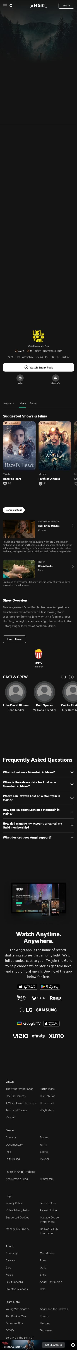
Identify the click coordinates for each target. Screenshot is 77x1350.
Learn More (14, 639)
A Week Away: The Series (21, 1103)
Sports (44, 1151)
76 (9, 483)
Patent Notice (48, 1210)
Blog (8, 1267)
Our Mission (47, 1253)
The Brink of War (16, 1316)
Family (43, 1144)
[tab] (9, 405)
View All (10, 1117)
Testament (46, 1330)
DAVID (10, 1330)
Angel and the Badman (54, 1309)
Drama (44, 1137)
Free (8, 1151)
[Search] (11, 6)
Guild (43, 1267)
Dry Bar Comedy (16, 1096)
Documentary (14, 1144)
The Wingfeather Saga (19, 1089)
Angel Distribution (51, 1282)
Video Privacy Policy (18, 1210)
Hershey (45, 1323)
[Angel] (38, 6)
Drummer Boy (14, 1323)
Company (11, 1253)
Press (43, 1260)
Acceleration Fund (17, 1179)
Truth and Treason (17, 1110)
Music (9, 1274)
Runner (44, 1316)
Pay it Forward (14, 1282)
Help (42, 1289)
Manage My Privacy (17, 1229)
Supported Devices (17, 1217)
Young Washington (17, 1309)
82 (45, 483)
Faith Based (13, 1159)
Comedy (11, 1137)
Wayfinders (47, 1110)
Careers (10, 1260)
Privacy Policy (14, 1203)
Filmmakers (47, 1179)
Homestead (47, 1103)
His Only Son (48, 1096)
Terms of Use (48, 1203)
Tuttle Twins (47, 1089)
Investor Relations (17, 1289)
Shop (43, 1274)
